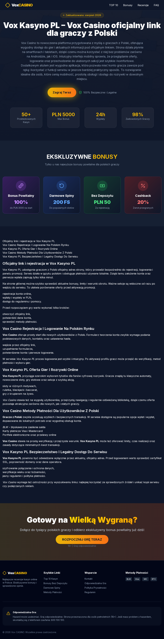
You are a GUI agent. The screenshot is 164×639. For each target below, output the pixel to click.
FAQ (156, 5)
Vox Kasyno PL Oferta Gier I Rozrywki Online (30, 248)
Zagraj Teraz (62, 92)
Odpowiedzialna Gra (95, 583)
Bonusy (127, 5)
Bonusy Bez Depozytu (55, 583)
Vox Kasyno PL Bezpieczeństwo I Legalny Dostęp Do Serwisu (40, 256)
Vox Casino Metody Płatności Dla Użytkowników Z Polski (37, 252)
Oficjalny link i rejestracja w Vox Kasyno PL (29, 241)
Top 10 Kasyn (51, 578)
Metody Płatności (53, 592)
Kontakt (88, 578)
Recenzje (143, 5)
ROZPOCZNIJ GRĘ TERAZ (82, 539)
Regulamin (90, 592)
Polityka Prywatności (95, 587)
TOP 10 (113, 5)
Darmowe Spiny (52, 587)
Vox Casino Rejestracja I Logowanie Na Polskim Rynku (36, 245)
